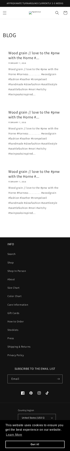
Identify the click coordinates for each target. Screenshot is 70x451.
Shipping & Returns (19, 346)
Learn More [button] (14, 434)
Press (10, 338)
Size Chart (13, 287)
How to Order (15, 321)
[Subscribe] (58, 379)
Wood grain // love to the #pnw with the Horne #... (34, 55)
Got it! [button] (35, 444)
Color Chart (14, 296)
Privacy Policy (15, 355)
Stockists (12, 329)
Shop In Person (16, 271)
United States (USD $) (33, 417)
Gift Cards (13, 313)
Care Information (17, 304)
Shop (10, 262)
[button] (5, 13)
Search (11, 254)
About (11, 279)
